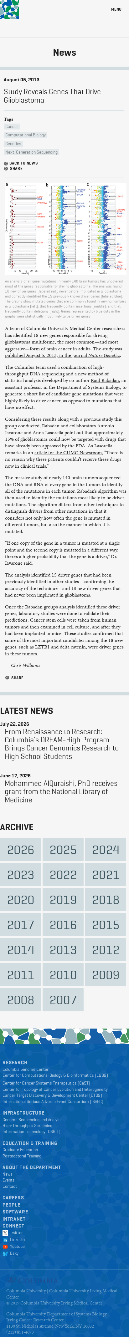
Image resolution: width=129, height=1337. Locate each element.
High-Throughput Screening (27, 1125)
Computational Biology (25, 134)
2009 (106, 974)
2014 (20, 949)
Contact (10, 1186)
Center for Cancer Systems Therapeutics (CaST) (46, 1082)
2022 (63, 874)
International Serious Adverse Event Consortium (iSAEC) (53, 1101)
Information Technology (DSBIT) (31, 1131)
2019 (63, 899)
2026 (20, 849)
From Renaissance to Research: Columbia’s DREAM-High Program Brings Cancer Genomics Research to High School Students (62, 744)
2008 (20, 999)
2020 (20, 899)
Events (9, 1179)
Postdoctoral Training (22, 1155)
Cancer (11, 126)
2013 (63, 949)
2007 (63, 999)
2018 (106, 899)
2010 (63, 974)
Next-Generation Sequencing (31, 152)
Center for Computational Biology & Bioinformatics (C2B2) (55, 1075)
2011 (20, 974)
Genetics (13, 143)
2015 (106, 924)
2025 (63, 849)
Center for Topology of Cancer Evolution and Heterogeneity (55, 1089)
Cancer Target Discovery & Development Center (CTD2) (52, 1095)
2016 (63, 924)
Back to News (21, 163)
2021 (106, 874)
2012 (106, 949)
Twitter (15, 1232)
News (8, 1174)
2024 (106, 849)
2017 (20, 924)
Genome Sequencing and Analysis (33, 1119)
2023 (20, 874)
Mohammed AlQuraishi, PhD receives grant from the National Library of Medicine (61, 791)
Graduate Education (20, 1149)
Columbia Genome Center (26, 1069)
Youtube (16, 1246)
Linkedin (16, 1239)
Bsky (13, 1253)
